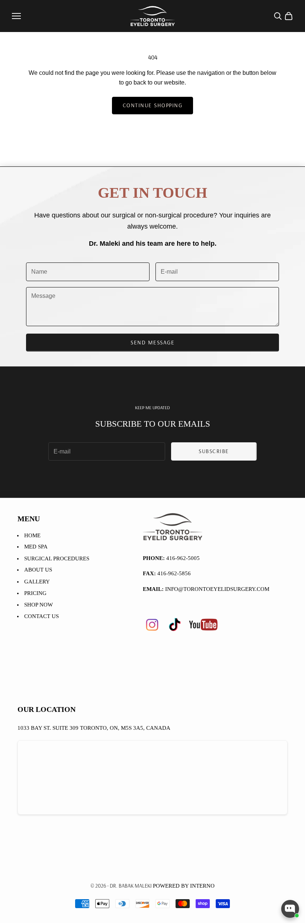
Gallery (37, 582)
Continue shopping (153, 105)
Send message (152, 342)
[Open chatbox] (290, 909)
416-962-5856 (174, 573)
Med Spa (36, 547)
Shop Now (38, 605)
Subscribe (214, 451)
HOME (32, 535)
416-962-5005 (183, 558)
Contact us (41, 616)
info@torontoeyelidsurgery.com (217, 589)
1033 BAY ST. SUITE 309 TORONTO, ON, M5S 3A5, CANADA (93, 728)
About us (38, 570)
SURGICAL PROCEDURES (56, 558)
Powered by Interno (184, 886)
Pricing (35, 593)
